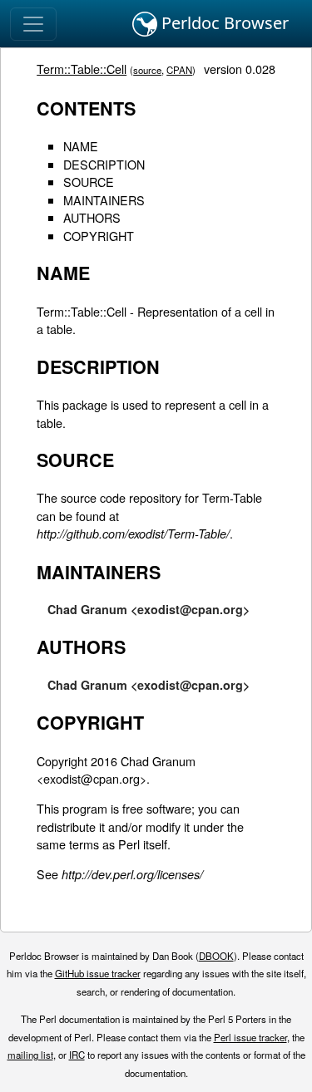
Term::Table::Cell (81, 68)
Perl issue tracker (250, 1037)
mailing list (30, 1054)
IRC (77, 1054)
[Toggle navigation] (33, 24)
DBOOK (216, 955)
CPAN (179, 69)
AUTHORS (92, 217)
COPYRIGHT (98, 235)
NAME (80, 146)
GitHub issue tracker (98, 973)
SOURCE (88, 181)
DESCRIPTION (104, 164)
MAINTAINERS (104, 200)
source (147, 69)
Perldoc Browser (223, 23)
